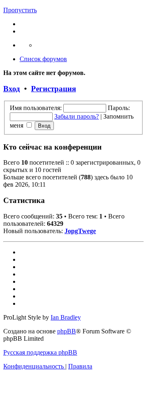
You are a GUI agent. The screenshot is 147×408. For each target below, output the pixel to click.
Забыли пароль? (76, 116)
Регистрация (53, 88)
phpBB (66, 331)
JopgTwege (80, 230)
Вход (11, 88)
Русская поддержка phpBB (40, 352)
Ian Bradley (66, 317)
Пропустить (20, 10)
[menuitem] (34, 366)
